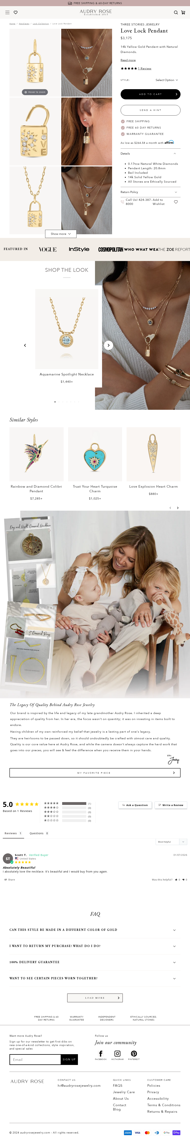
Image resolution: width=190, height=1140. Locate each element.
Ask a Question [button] (137, 805)
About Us (121, 1098)
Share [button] (11, 879)
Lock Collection (41, 23)
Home (12, 23)
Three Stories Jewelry (140, 24)
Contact (119, 1105)
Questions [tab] (37, 833)
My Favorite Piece (94, 772)
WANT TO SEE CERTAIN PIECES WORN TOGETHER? (53, 978)
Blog (117, 1109)
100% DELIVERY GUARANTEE (34, 962)
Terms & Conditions (164, 1105)
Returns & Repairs (162, 1111)
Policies (153, 1085)
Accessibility (158, 1098)
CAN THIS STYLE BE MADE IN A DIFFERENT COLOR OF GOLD (63, 930)
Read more (128, 60)
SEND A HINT (151, 110)
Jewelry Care (124, 1092)
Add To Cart (150, 94)
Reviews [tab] (11, 833)
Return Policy (129, 192)
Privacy (153, 1092)
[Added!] (176, 202)
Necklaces (24, 23)
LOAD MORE (95, 998)
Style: (125, 80)
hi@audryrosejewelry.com (79, 1085)
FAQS (117, 1085)
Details (125, 154)
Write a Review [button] (173, 805)
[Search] (176, 12)
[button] (25, 345)
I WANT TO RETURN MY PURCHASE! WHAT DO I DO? (55, 946)
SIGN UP (69, 1059)
